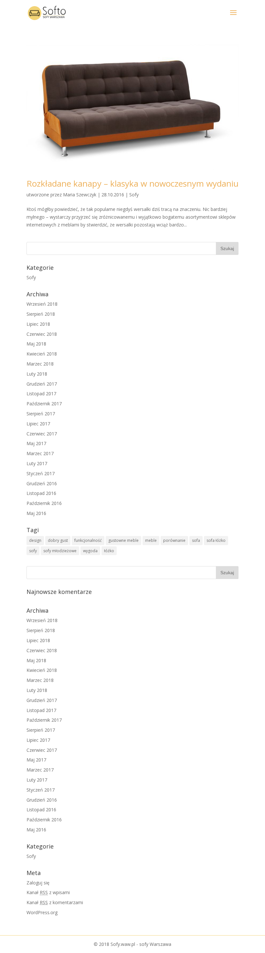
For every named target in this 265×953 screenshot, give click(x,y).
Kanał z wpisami (48, 892)
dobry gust (58, 540)
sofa (196, 540)
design (35, 540)
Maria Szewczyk (79, 195)
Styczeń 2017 (40, 473)
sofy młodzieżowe (60, 550)
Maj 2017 (36, 443)
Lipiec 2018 (38, 324)
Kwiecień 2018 (41, 354)
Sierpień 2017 (40, 414)
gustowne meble (123, 540)
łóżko (109, 550)
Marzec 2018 (40, 364)
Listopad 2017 (41, 393)
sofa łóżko (216, 540)
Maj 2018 (36, 344)
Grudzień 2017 (41, 384)
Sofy (134, 195)
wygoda (90, 550)
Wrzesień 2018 (42, 304)
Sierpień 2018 (40, 314)
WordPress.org (42, 912)
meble (151, 540)
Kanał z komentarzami (54, 902)
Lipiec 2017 (38, 424)
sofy (33, 550)
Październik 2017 (44, 403)
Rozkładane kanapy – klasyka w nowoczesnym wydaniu (132, 183)
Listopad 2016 (41, 493)
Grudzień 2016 (41, 483)
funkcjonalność (88, 540)
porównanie (174, 540)
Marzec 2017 (40, 453)
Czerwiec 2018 (41, 334)
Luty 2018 (36, 374)
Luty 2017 (36, 463)
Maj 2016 (36, 513)
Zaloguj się (37, 883)
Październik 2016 (44, 503)
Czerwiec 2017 (41, 434)
